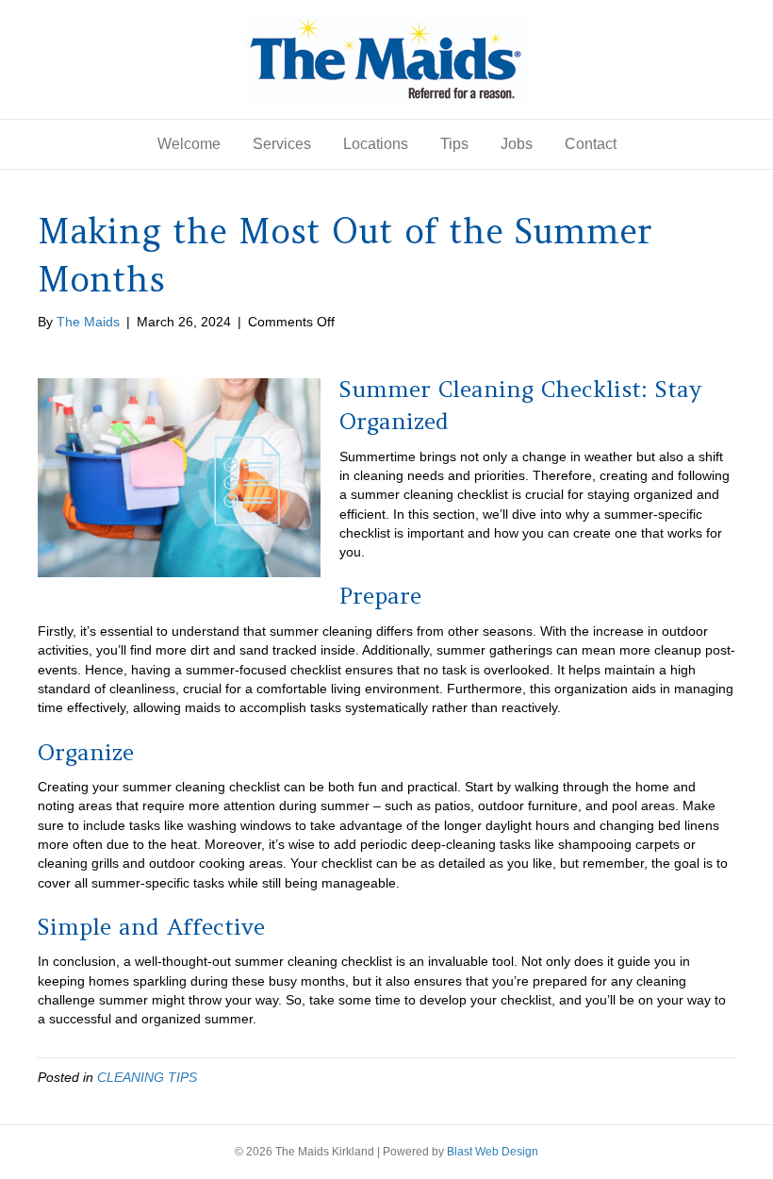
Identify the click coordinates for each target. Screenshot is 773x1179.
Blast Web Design (492, 1151)
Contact (591, 144)
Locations (375, 144)
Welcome (189, 144)
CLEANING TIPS (147, 1077)
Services (282, 144)
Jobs (517, 144)
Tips (454, 144)
